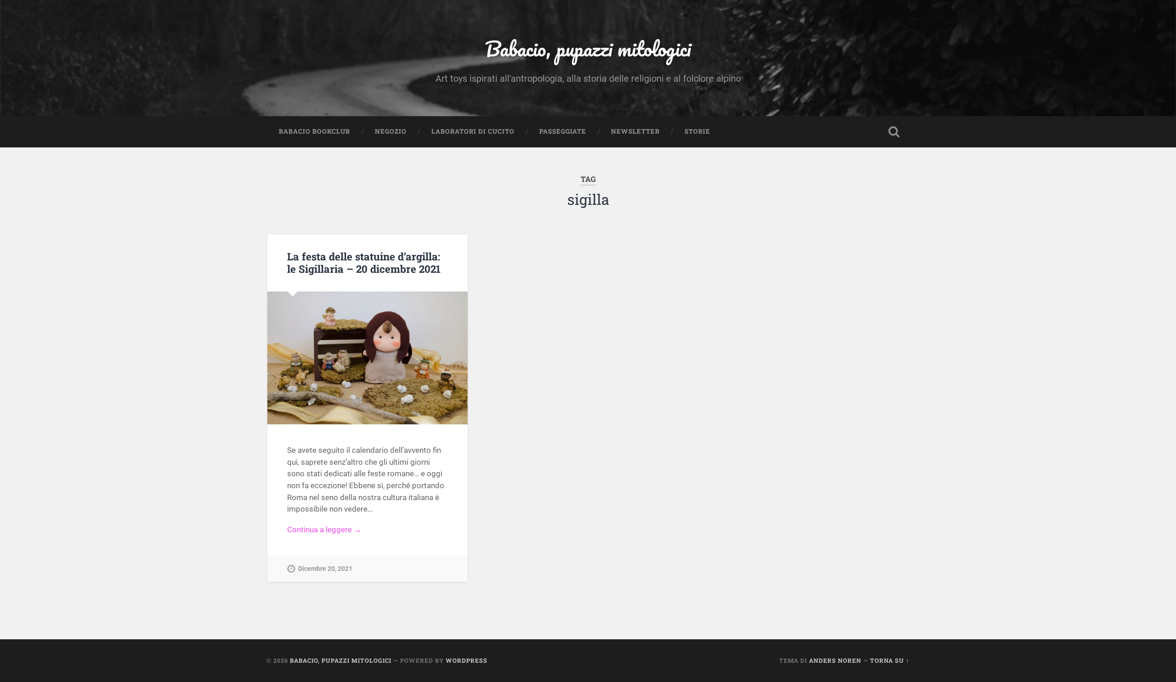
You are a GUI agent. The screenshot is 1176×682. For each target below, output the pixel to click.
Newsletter (635, 131)
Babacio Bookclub (314, 131)
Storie (697, 131)
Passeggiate (562, 131)
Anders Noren (835, 660)
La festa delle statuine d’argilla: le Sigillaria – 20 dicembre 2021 (364, 262)
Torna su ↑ (890, 660)
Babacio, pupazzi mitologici (588, 48)
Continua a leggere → (324, 529)
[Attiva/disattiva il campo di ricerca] (894, 131)
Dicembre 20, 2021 (325, 569)
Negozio (391, 131)
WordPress (466, 660)
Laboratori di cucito (472, 131)
